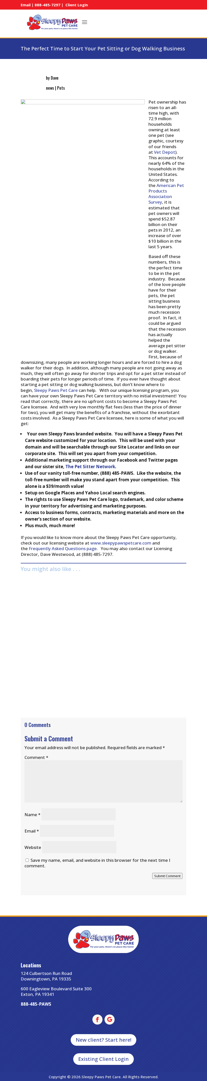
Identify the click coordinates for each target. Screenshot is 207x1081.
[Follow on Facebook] (97, 1019)
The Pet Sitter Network (90, 466)
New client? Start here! (103, 1039)
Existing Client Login (103, 1059)
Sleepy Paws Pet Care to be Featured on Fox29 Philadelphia (88, 670)
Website (32, 847)
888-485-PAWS (36, 1004)
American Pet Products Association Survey (166, 193)
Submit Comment (167, 876)
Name (32, 814)
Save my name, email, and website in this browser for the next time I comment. (97, 863)
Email (31, 831)
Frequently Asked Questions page (63, 548)
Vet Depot (164, 152)
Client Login (76, 4)
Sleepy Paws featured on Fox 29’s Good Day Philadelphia (84, 587)
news (50, 88)
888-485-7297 (47, 4)
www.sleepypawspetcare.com (120, 543)
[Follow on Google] (110, 1019)
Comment (36, 757)
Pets (61, 88)
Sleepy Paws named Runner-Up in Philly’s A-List (75, 628)
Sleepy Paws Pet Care (56, 390)
